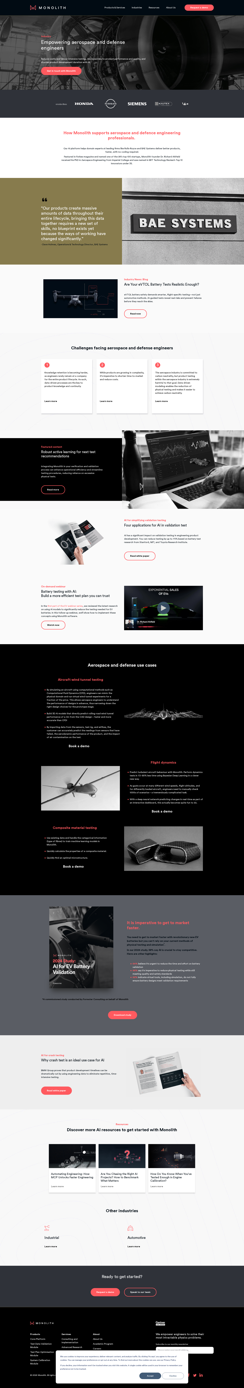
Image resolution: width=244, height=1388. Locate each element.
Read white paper (139, 556)
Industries (137, 8)
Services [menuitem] (66, 1334)
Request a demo (105, 1292)
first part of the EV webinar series (65, 606)
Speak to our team (140, 1292)
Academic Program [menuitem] (103, 1344)
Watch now (53, 625)
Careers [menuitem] (97, 1349)
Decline (173, 1376)
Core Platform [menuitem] (37, 1339)
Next (198, 1168)
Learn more (50, 401)
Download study (122, 1015)
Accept (150, 1376)
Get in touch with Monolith (61, 71)
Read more (53, 490)
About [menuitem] (96, 1334)
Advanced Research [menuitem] (72, 1347)
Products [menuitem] (35, 1334)
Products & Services (114, 8)
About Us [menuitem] (97, 1339)
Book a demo (79, 746)
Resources (154, 8)
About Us (171, 8)
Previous (45, 1168)
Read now (135, 314)
